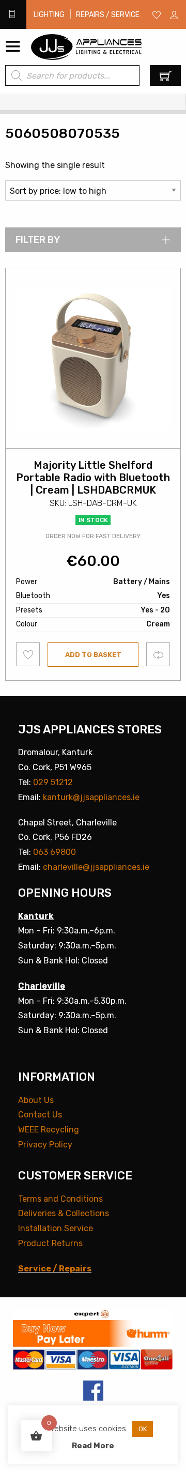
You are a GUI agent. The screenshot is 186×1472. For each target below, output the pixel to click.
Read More (93, 1445)
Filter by (38, 240)
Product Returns (50, 1243)
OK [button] (142, 1429)
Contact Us (40, 1115)
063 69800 (54, 852)
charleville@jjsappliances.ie (96, 867)
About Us (36, 1100)
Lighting (49, 14)
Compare (158, 654)
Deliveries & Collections (63, 1213)
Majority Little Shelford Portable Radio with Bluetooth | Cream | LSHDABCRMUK (93, 477)
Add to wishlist (28, 654)
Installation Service (55, 1228)
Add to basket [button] (93, 654)
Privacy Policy (45, 1144)
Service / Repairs (54, 1269)
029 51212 (53, 782)
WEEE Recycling (48, 1129)
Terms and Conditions (60, 1199)
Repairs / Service (108, 14)
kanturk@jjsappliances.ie (91, 797)
